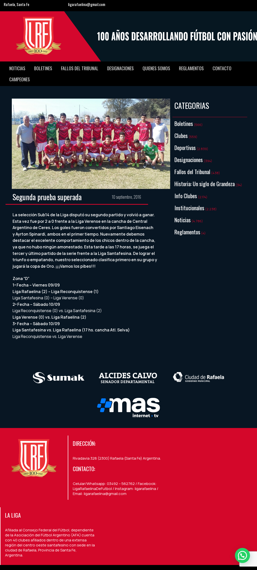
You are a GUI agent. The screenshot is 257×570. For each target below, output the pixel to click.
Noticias (17, 68)
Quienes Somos (156, 68)
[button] (242, 555)
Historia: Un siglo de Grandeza (204, 184)
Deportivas (185, 148)
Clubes (181, 135)
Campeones (19, 79)
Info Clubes (185, 196)
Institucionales (189, 208)
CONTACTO (222, 68)
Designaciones (120, 68)
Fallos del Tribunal (79, 68)
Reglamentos (191, 68)
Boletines (43, 68)
